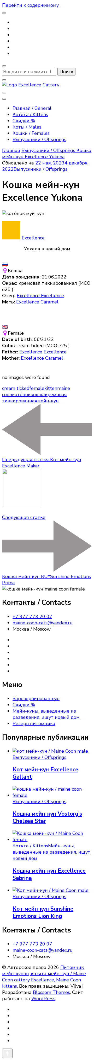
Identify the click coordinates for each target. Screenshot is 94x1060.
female (37, 388)
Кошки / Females (31, 133)
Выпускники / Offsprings (39, 139)
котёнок (21, 394)
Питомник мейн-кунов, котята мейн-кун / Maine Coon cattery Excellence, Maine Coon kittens (44, 976)
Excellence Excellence (40, 296)
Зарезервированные (36, 698)
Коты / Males (27, 127)
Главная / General (32, 108)
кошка (38, 394)
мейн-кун (48, 401)
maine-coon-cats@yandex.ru (43, 623)
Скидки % (24, 121)
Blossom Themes (51, 992)
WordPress (43, 998)
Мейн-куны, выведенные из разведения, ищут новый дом (46, 714)
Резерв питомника (34, 723)
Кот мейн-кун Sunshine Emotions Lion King (43, 912)
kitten (50, 388)
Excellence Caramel (37, 302)
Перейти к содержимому (30, 5)
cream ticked (16, 388)
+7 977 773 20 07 (32, 616)
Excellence (32, 238)
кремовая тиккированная (34, 397)
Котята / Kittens (30, 114)
